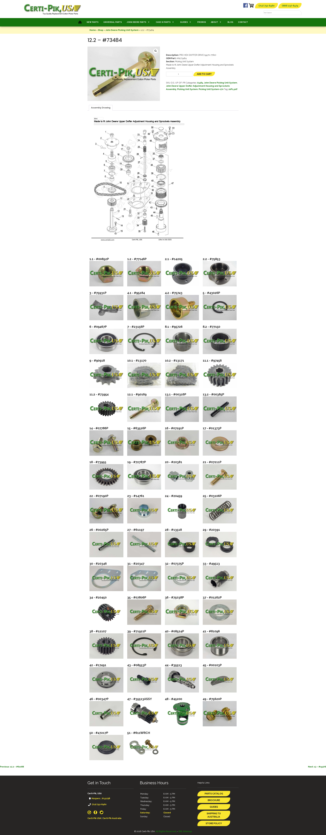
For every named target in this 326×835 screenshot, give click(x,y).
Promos (201, 22)
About (214, 22)
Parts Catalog (214, 793)
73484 (200, 83)
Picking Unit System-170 (211, 89)
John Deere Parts (136, 22)
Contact (243, 22)
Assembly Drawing (100, 107)
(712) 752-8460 (267, 5)
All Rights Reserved (166, 831)
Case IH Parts (163, 22)
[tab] (101, 108)
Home (93, 30)
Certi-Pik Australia (112, 818)
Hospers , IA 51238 (100, 798)
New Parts (93, 22)
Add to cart (204, 74)
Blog (230, 22)
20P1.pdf (232, 89)
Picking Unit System (187, 89)
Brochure (214, 800)
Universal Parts (112, 22)
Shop (100, 30)
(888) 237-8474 (290, 5)
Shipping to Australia (214, 815)
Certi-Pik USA (94, 818)
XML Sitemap (185, 831)
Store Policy (214, 823)
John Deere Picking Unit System (122, 30)
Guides (184, 22)
